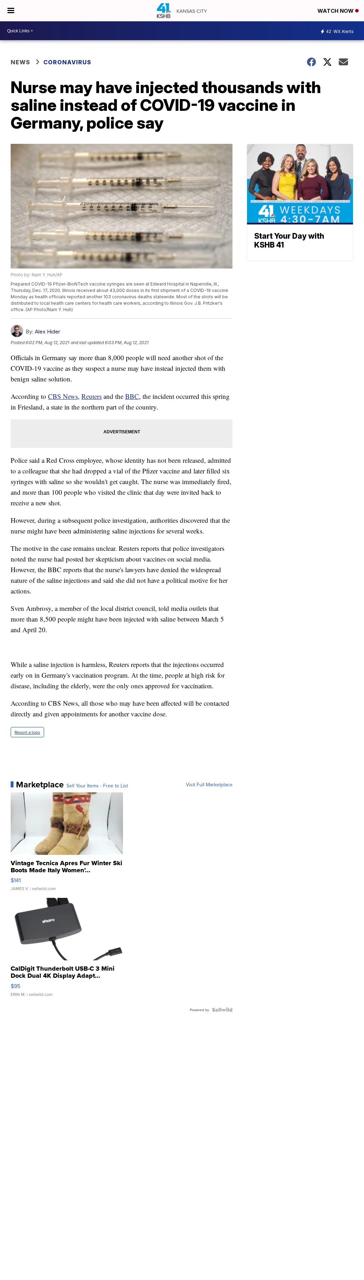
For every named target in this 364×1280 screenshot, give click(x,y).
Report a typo (27, 732)
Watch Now (336, 10)
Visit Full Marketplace (209, 784)
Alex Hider (47, 331)
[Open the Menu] (10, 10)
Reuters (91, 396)
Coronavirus (67, 62)
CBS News (63, 396)
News (20, 62)
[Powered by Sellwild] (222, 1009)
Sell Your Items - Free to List (97, 785)
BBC (132, 396)
